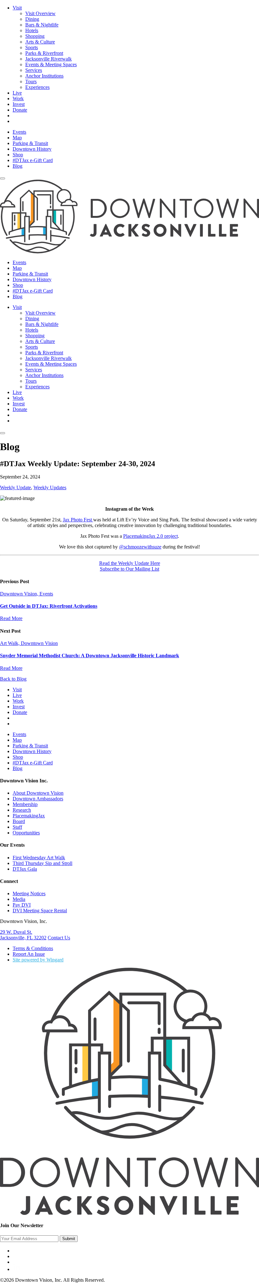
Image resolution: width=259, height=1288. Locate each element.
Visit (17, 7)
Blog (17, 166)
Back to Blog (13, 679)
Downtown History (32, 149)
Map (17, 137)
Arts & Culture (40, 41)
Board (19, 821)
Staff (17, 827)
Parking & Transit (30, 143)
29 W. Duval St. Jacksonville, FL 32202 (23, 934)
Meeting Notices (29, 893)
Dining (32, 19)
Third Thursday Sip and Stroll (42, 863)
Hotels (31, 30)
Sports (31, 47)
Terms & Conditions (33, 948)
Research (22, 810)
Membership (25, 804)
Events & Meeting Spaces (51, 64)
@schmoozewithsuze (140, 546)
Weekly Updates (49, 487)
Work (18, 98)
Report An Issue (29, 954)
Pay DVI (22, 905)
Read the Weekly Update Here (129, 563)
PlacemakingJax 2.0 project (150, 536)
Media (19, 899)
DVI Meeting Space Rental (40, 910)
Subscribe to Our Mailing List (129, 568)
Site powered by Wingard (38, 959)
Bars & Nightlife (41, 24)
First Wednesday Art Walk (39, 857)
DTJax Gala (25, 869)
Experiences (37, 87)
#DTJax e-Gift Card (33, 160)
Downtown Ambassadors (38, 798)
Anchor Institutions (44, 75)
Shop (18, 154)
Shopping (35, 36)
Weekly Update (15, 487)
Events (19, 132)
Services (33, 70)
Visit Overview (40, 13)
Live (17, 93)
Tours (31, 81)
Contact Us (59, 937)
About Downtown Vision (38, 793)
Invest (19, 104)
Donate (20, 110)
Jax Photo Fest (78, 519)
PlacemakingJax (29, 815)
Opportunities (26, 832)
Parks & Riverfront (44, 53)
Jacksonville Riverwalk (48, 58)
